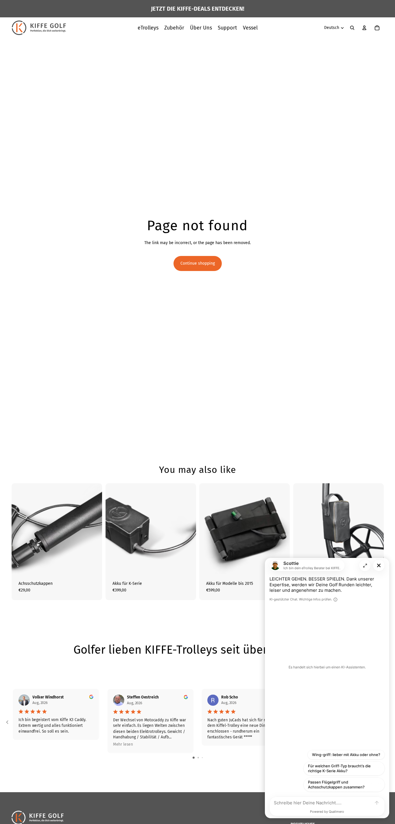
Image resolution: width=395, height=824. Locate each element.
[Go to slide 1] (194, 758)
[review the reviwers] (91, 696)
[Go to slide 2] (198, 757)
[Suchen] (352, 27)
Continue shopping (197, 263)
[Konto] (364, 27)
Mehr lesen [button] (123, 744)
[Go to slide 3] (202, 757)
